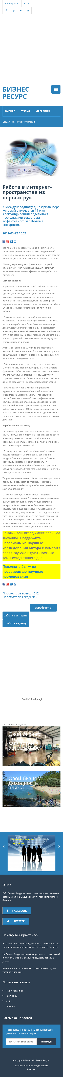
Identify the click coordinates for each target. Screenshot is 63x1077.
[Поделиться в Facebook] (4, 241)
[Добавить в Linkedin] (11, 241)
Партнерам (11, 995)
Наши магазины (14, 990)
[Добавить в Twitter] (15, 241)
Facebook (19, 911)
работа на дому (16, 623)
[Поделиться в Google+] (7, 241)
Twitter (19, 921)
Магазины (43, 111)
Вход (26, 3)
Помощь (10, 1005)
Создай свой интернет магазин (19, 121)
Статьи (25, 111)
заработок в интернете (43, 609)
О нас (8, 1000)
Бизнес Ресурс (16, 92)
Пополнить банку (23, 571)
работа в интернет (16, 615)
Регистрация (11, 3)
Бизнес (10, 111)
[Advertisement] (31, 46)
